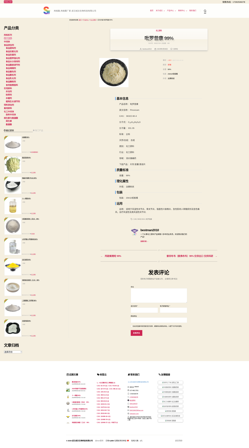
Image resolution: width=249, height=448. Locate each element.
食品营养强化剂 (13, 58)
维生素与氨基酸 (11, 118)
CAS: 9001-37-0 (103, 398)
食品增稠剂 (11, 68)
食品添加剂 (9, 45)
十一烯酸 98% (26, 198)
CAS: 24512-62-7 (103, 410)
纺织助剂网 (175, 406)
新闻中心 (181, 11)
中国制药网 (175, 387)
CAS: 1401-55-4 (103, 392)
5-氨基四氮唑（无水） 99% (30, 219)
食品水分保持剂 (13, 61)
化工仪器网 (175, 401)
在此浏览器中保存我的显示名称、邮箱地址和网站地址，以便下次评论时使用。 (158, 326)
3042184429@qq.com (136, 410)
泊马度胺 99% (26, 260)
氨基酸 (9, 124)
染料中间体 (11, 114)
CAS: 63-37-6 (102, 386)
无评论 (175, 49)
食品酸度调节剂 (13, 65)
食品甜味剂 (11, 48)
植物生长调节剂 (13, 101)
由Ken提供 (99, 441)
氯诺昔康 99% (26, 157)
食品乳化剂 (11, 78)
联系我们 (192, 11)
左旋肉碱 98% (26, 321)
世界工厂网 (175, 382)
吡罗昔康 (149, 219)
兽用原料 (8, 108)
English (8, 2)
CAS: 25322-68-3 (103, 413)
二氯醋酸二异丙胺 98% (29, 300)
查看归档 (144, 241)
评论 (132, 287)
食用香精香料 (12, 85)
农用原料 (8, 88)
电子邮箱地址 (165, 306)
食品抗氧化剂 (12, 51)
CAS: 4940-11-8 (103, 395)
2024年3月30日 (162, 49)
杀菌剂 (9, 98)
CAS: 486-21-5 (114, 389)
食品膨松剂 (11, 75)
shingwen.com (134, 413)
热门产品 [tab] (39, 130)
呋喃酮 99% (25, 137)
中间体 (7, 41)
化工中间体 (9, 111)
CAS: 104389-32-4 (103, 416)
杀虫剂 (9, 91)
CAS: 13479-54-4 (103, 407)
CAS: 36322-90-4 (139, 219)
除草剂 (9, 95)
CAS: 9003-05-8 (103, 401)
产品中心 (170, 11)
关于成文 (159, 11)
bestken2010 (134, 407)
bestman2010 (147, 49)
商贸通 (173, 411)
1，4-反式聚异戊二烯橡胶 (106, 382)
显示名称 (134, 306)
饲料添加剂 (9, 105)
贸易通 (173, 420)
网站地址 (134, 316)
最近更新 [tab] (10, 130)
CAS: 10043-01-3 (103, 404)
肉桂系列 (8, 35)
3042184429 (133, 404)
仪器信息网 (175, 397)
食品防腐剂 (11, 55)
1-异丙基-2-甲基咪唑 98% (30, 239)
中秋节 (114, 422)
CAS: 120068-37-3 (103, 422)
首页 (151, 11)
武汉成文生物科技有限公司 (82, 441)
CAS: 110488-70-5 (103, 419)
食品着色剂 (11, 71)
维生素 (9, 121)
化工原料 (93, 20)
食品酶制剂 (11, 81)
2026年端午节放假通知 (79, 388)
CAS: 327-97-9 (102, 389)
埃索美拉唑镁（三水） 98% (30, 280)
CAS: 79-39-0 (113, 386)
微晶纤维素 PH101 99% (29, 178)
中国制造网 (175, 392)
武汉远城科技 (175, 416)
